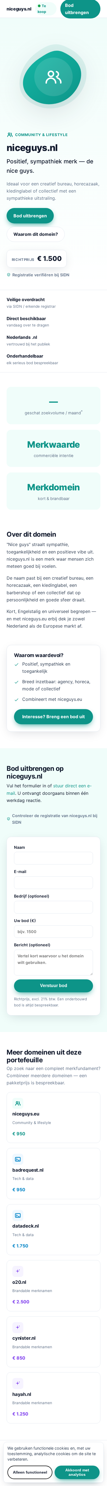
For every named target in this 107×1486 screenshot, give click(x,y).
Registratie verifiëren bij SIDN (40, 274)
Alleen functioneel (30, 1472)
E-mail (20, 871)
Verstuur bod (53, 985)
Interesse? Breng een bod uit (53, 716)
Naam (19, 847)
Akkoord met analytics (77, 1472)
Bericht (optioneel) (32, 944)
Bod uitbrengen (30, 215)
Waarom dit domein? (35, 234)
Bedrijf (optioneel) (31, 896)
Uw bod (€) (25, 920)
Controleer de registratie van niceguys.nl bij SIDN (54, 819)
